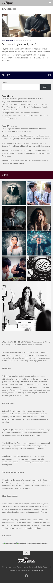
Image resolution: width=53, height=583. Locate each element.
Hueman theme (38, 570)
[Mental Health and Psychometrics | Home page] (9, 3)
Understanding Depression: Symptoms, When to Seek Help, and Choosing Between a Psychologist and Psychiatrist (26, 153)
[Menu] (50, 3)
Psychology (7, 40)
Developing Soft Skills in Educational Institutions (20, 113)
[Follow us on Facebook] (49, 75)
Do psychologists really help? (19, 44)
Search (4, 83)
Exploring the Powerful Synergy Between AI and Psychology (25, 104)
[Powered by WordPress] (18, 570)
